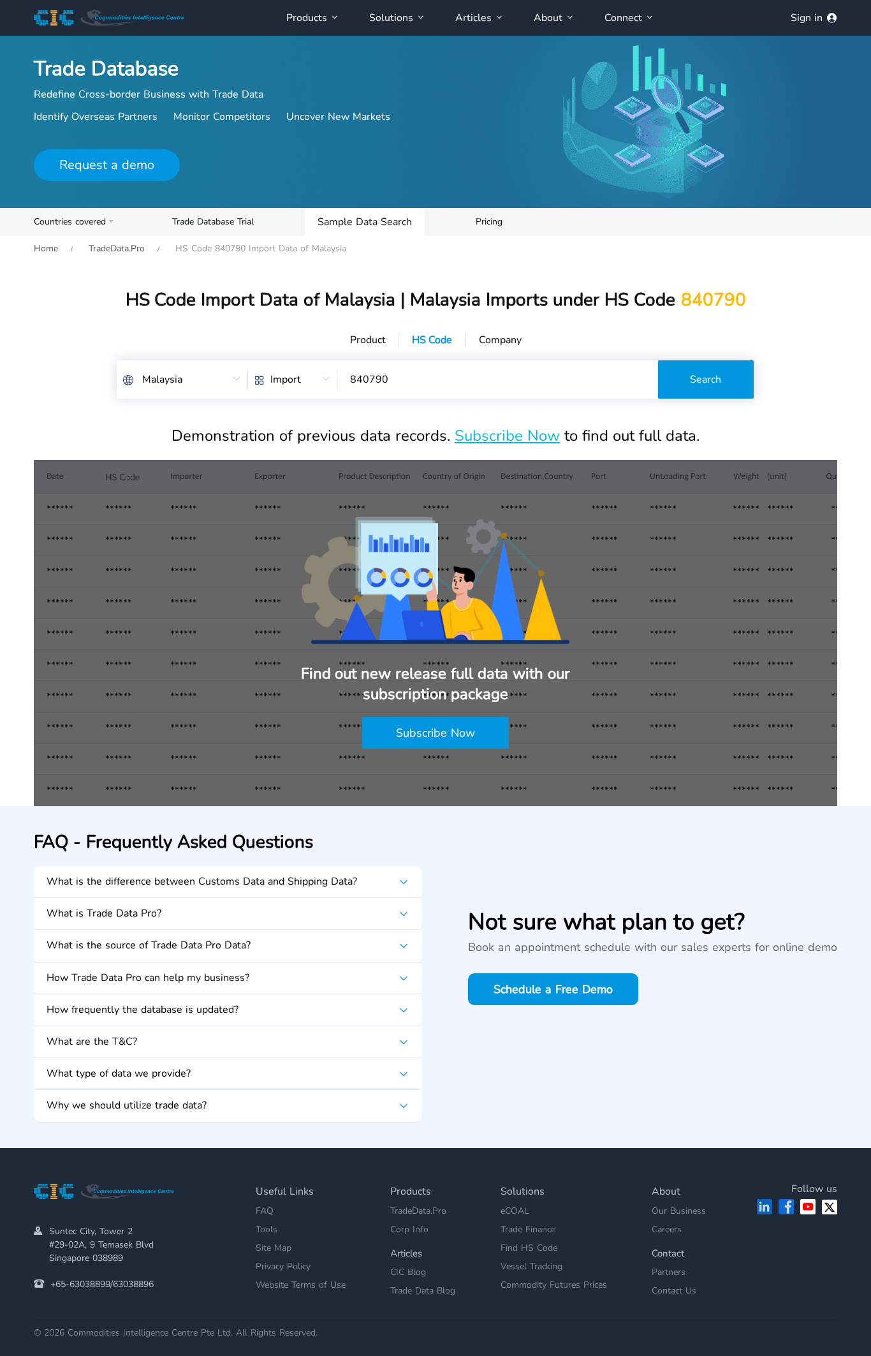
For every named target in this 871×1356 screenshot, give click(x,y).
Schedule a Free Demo (553, 989)
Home (46, 248)
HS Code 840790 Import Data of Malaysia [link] (259, 248)
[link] (46, 248)
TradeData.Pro (117, 248)
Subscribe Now (507, 435)
